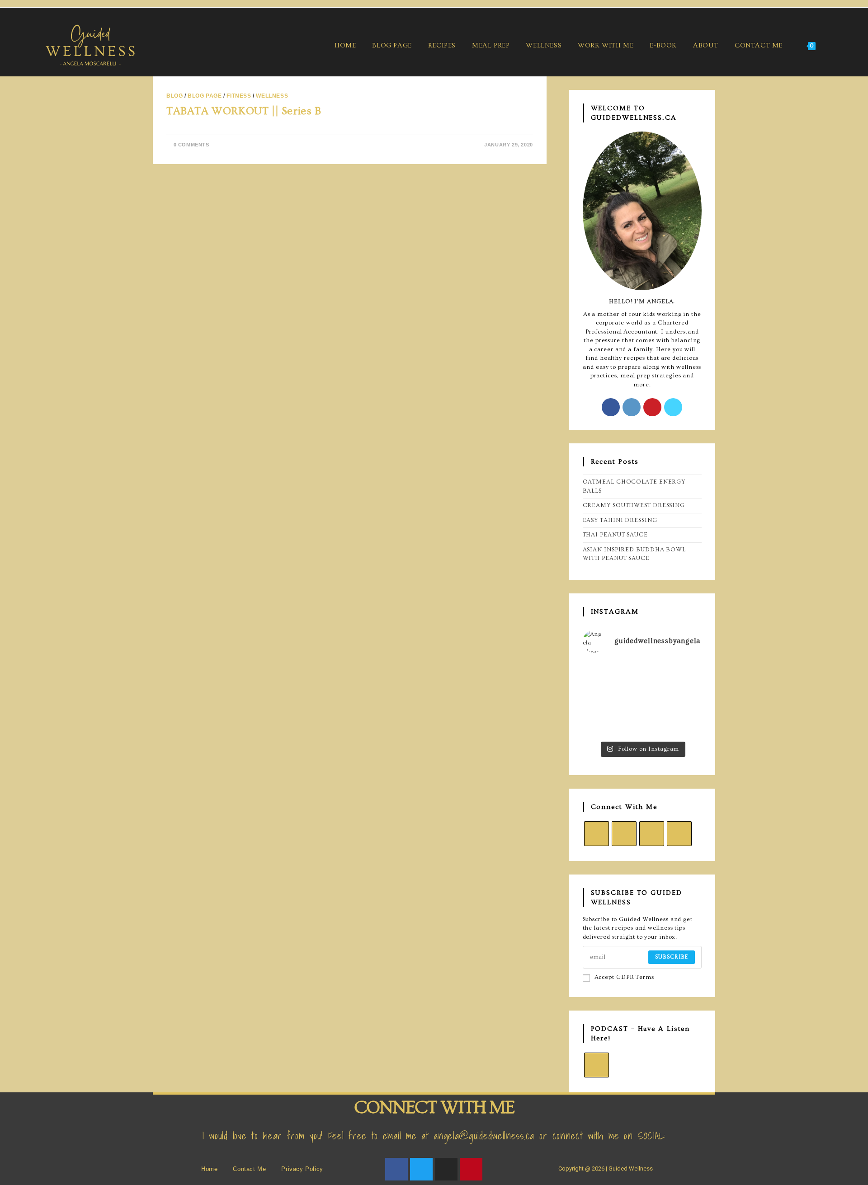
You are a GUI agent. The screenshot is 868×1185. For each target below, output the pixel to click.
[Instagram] (632, 407)
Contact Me (249, 1169)
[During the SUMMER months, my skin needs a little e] (601, 673)
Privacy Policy (302, 1169)
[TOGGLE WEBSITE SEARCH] (834, 45)
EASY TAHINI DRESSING (620, 520)
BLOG (174, 96)
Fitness (238, 96)
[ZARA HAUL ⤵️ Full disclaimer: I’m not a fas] (683, 673)
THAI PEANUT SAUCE (615, 534)
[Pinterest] (652, 407)
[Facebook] (611, 407)
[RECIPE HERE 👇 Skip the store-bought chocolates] (601, 698)
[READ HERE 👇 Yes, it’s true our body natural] (642, 673)
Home (209, 1169)
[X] (673, 407)
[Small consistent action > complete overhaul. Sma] (683, 724)
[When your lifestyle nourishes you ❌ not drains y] (642, 724)
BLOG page (205, 96)
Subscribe (671, 957)
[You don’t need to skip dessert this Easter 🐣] (642, 698)
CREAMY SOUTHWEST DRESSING (634, 505)
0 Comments (191, 144)
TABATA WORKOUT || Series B (243, 111)
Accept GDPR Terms (624, 977)
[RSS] (596, 1065)
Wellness (272, 96)
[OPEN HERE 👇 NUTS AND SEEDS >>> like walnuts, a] (683, 698)
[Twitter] (421, 1169)
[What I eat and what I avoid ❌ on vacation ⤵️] (601, 724)
